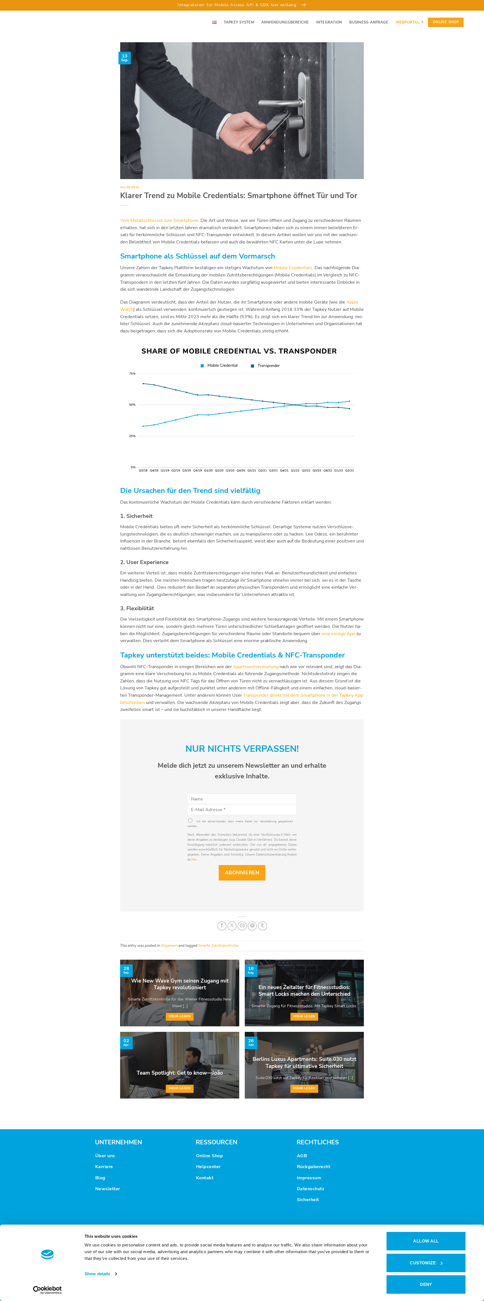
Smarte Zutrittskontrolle (218, 945)
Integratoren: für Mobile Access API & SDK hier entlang (238, 5)
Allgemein (129, 187)
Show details (97, 1273)
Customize (423, 1262)
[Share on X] (232, 926)
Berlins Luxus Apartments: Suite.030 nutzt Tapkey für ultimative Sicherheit (304, 1063)
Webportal (407, 22)
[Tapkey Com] (36, 22)
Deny (426, 1284)
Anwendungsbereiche (285, 22)
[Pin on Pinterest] (252, 926)
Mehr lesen (179, 1016)
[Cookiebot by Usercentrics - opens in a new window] (47, 1290)
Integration (329, 22)
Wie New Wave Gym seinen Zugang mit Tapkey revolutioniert (180, 984)
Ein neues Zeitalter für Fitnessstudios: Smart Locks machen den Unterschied (304, 991)
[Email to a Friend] (242, 926)
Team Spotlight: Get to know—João (180, 1073)
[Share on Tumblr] (262, 926)
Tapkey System (239, 22)
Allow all (426, 1241)
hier (194, 860)
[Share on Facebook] (222, 926)
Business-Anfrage (368, 22)
